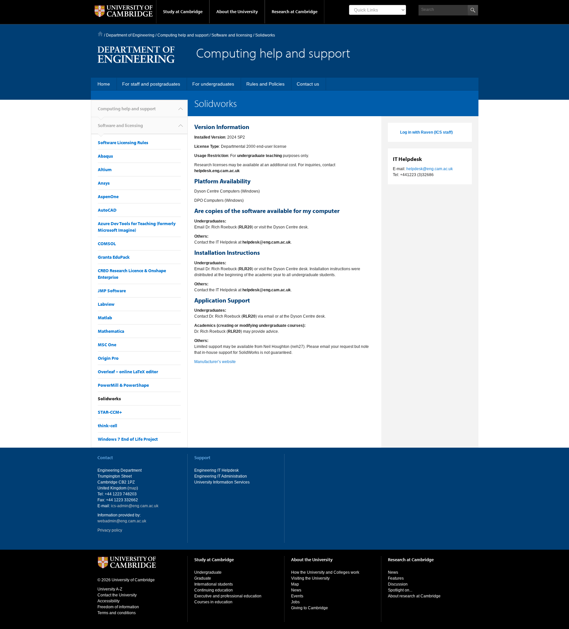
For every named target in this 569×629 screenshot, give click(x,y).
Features (396, 578)
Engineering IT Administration (220, 476)
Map (295, 584)
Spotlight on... (400, 590)
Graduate (202, 578)
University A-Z (109, 589)
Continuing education (213, 590)
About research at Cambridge (414, 596)
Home (100, 34)
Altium (105, 169)
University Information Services (222, 482)
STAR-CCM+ (110, 412)
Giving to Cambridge (309, 608)
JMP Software (112, 291)
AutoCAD (107, 210)
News (296, 590)
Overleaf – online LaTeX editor (128, 372)
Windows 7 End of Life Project (128, 439)
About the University (237, 11)
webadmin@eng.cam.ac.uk (121, 521)
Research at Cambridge (294, 11)
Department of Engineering (130, 35)
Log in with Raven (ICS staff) (426, 132)
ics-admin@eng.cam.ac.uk (134, 506)
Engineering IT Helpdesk (216, 470)
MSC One (107, 345)
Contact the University (117, 595)
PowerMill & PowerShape (123, 385)
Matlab (105, 318)
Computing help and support (182, 35)
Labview (106, 304)
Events (297, 596)
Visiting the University (310, 578)
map (133, 488)
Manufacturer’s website (215, 361)
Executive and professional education (227, 596)
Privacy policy (109, 530)
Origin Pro (108, 358)
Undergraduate (208, 572)
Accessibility (108, 601)
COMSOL (107, 244)
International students (213, 584)
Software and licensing (120, 125)
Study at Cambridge (183, 11)
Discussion (398, 584)
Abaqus (105, 156)
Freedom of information (118, 607)
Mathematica (111, 331)
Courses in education (213, 602)
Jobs (295, 602)
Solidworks (109, 399)
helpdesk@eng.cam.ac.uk (429, 169)
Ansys (104, 183)
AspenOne (108, 196)
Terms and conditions (116, 613)
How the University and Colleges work (325, 572)
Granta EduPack (114, 257)
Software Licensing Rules (123, 142)
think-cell (107, 426)
